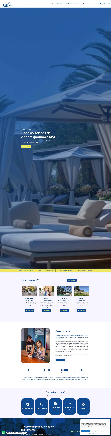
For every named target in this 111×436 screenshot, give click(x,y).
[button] (108, 421)
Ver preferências (104, 431)
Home (53, 3)
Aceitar (85, 431)
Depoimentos (78, 3)
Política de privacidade (98, 433)
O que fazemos (69, 3)
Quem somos (60, 3)
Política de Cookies (91, 433)
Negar (95, 431)
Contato (85, 3)
